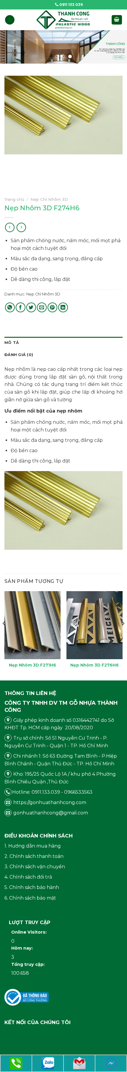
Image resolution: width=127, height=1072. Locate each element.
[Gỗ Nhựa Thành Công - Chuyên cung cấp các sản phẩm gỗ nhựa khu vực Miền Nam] (63, 19)
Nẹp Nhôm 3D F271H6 (32, 665)
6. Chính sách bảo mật (30, 898)
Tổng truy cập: (28, 964)
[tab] (63, 343)
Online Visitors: (29, 932)
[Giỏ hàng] (117, 20)
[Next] (123, 635)
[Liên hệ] (16, 1063)
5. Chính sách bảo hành (31, 887)
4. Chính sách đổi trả (28, 877)
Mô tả (11, 342)
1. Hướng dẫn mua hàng (32, 846)
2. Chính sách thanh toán (34, 856)
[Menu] (9, 20)
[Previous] (4, 635)
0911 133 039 (70, 4)
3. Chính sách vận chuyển (34, 866)
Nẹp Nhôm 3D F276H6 (94, 665)
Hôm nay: (22, 948)
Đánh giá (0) (18, 355)
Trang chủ (14, 199)
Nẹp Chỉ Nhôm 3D (49, 199)
